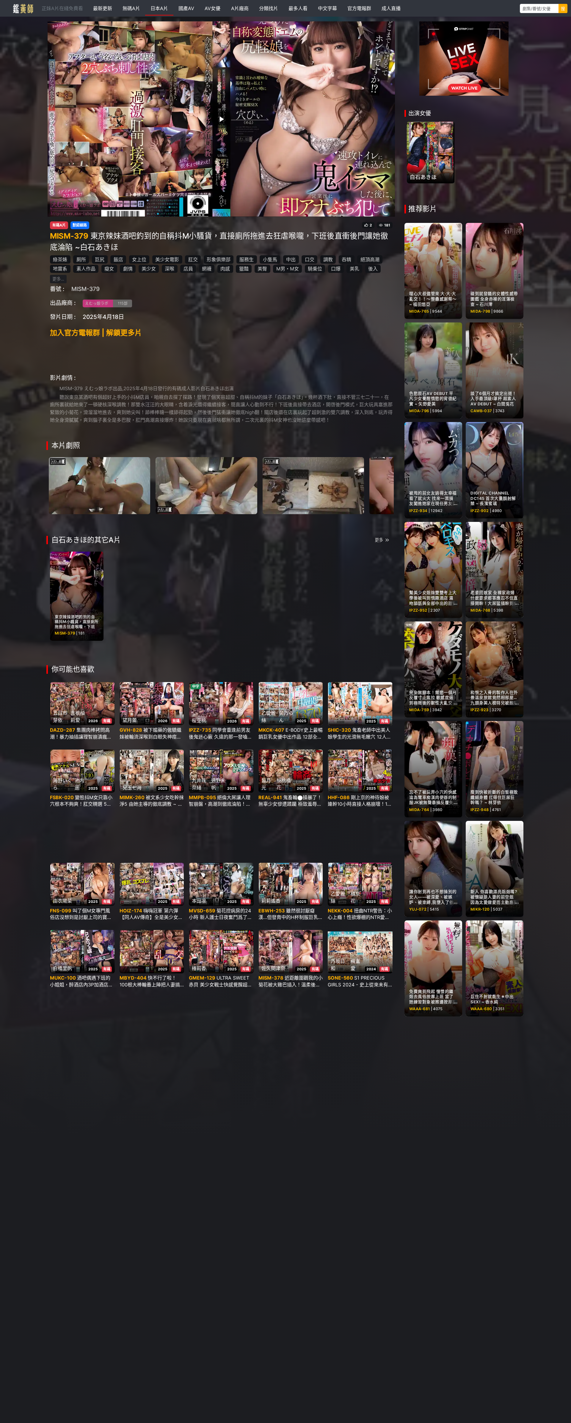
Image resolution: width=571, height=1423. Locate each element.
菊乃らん (286, 716)
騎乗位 (315, 269)
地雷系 (60, 269)
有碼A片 (59, 225)
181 (387, 225)
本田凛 (199, 901)
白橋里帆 (62, 968)
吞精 (346, 259)
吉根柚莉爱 (77, 716)
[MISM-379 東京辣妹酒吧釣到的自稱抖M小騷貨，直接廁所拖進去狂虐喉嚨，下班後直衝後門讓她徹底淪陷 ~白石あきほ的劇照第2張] (206, 485)
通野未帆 (218, 784)
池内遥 (79, 784)
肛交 (193, 259)
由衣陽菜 (62, 901)
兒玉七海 (132, 788)
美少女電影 (167, 259)
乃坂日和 (338, 964)
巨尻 (99, 259)
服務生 (246, 259)
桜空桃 (199, 720)
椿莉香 (199, 968)
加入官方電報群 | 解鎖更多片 (96, 332)
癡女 (109, 269)
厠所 (81, 259)
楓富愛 (355, 964)
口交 (309, 259)
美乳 (354, 269)
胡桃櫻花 (284, 784)
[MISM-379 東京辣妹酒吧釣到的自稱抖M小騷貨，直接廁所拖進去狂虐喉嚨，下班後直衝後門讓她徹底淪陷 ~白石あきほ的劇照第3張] (313, 485)
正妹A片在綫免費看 (62, 8)
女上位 (139, 259)
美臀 (262, 269)
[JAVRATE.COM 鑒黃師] (23, 8)
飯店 (118, 259)
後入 (373, 269)
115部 (123, 303)
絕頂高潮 (369, 259)
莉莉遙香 (270, 901)
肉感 (225, 269)
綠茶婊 (60, 259)
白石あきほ (423, 177)
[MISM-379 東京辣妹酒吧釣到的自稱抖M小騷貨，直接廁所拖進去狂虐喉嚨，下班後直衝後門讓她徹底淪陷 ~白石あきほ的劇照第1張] (99, 485)
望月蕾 (130, 720)
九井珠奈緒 (199, 784)
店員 (188, 269)
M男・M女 (287, 269)
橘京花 (355, 897)
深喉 (169, 269)
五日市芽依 (60, 716)
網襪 (206, 269)
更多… (58, 278)
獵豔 (244, 269)
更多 (379, 539)
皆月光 (266, 784)
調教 (328, 259)
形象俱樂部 (218, 259)
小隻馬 (270, 259)
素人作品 (85, 269)
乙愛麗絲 (268, 716)
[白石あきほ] (430, 152)
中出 (291, 259)
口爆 (336, 269)
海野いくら (62, 784)
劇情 (128, 269)
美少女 (149, 269)
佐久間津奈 (273, 968)
